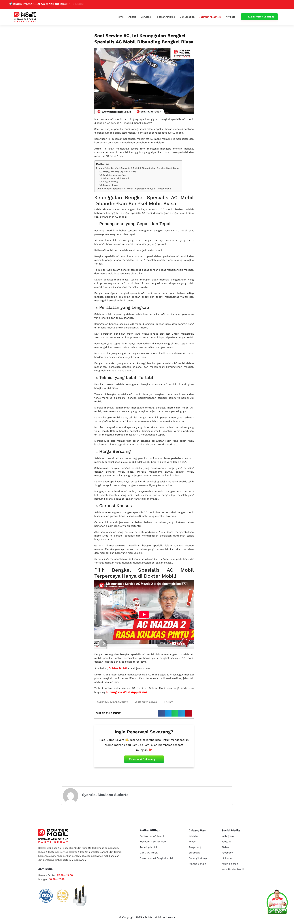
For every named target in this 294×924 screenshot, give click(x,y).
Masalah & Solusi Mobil (153, 841)
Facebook (227, 852)
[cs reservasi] (277, 902)
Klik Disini (57, 4)
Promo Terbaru (210, 16)
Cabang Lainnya (198, 858)
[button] (161, 713)
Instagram (228, 836)
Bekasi (192, 841)
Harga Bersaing (110, 181)
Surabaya (194, 852)
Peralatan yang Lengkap (114, 175)
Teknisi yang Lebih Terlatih (116, 178)
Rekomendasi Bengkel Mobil (156, 858)
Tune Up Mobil (148, 847)
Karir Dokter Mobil (233, 869)
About (132, 16)
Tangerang (195, 847)
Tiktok (225, 847)
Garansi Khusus (110, 185)
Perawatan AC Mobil (152, 836)
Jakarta (193, 836)
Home (120, 16)
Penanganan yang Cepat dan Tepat (119, 172)
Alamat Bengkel (198, 863)
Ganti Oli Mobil (149, 852)
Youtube (226, 841)
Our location (187, 16)
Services (146, 16)
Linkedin (227, 858)
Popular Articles (165, 16)
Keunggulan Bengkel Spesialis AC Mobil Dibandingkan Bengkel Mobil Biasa (138, 168)
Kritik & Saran (230, 863)
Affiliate (230, 16)
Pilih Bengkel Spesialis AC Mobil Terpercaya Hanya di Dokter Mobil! (135, 188)
